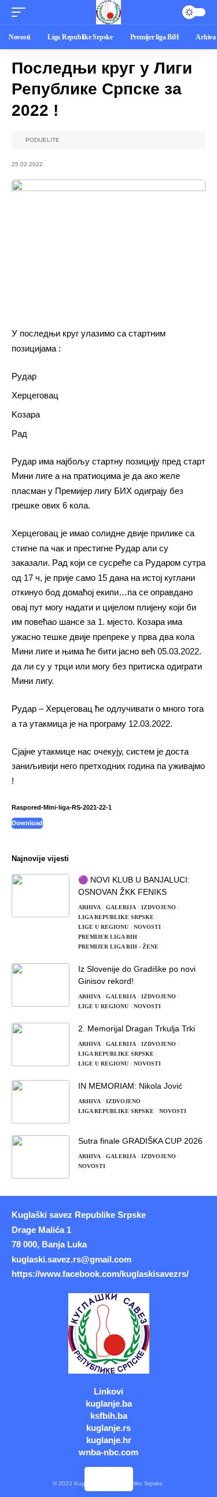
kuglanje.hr (108, 1440)
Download (27, 822)
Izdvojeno (158, 907)
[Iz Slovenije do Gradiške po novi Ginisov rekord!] (40, 984)
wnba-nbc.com (108, 1452)
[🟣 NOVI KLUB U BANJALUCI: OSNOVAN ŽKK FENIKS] (40, 895)
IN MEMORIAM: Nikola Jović (130, 1085)
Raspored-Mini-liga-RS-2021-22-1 (62, 807)
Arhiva (89, 907)
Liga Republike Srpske (116, 917)
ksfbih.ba (108, 1416)
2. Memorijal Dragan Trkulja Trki (136, 1028)
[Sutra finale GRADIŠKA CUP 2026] (40, 1156)
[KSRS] (108, 12)
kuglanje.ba (109, 1403)
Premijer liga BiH (107, 937)
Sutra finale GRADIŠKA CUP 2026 (140, 1140)
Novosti (147, 927)
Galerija (121, 907)
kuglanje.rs (108, 1428)
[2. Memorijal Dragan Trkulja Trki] (40, 1044)
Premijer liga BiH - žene (118, 946)
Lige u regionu (103, 927)
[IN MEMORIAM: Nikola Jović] (40, 1101)
